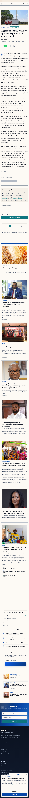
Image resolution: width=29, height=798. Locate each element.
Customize (14, 791)
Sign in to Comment (14, 217)
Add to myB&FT (15, 27)
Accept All (14, 794)
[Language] (24, 3)
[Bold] (2, 215)
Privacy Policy (4, 766)
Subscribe (14, 222)
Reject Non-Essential (14, 788)
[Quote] (7, 215)
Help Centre (4, 751)
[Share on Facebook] (11, 46)
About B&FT (4, 749)
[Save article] (21, 46)
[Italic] (5, 215)
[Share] (18, 46)
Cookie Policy (4, 768)
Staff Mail (3, 758)
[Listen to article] (2, 46)
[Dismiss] (26, 651)
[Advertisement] (14, 593)
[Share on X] (8, 46)
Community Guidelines (6, 770)
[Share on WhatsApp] (5, 46)
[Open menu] (2, 3)
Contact (3, 756)
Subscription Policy (5, 772)
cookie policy (13, 784)
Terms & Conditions (5, 763)
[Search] (26, 3)
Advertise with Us (5, 753)
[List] (10, 215)
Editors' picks (5, 27)
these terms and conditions (15, 198)
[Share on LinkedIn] (15, 46)
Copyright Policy (5, 774)
